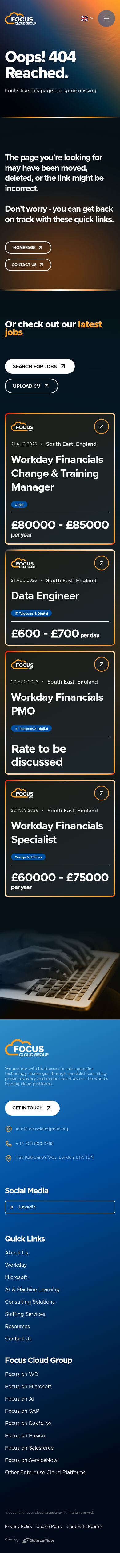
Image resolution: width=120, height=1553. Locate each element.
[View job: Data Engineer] (101, 563)
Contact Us (18, 1338)
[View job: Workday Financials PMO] (101, 664)
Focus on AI (19, 1398)
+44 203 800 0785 (35, 1143)
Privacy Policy (19, 1526)
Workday (16, 1265)
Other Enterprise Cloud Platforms (45, 1472)
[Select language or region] (87, 18)
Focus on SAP (22, 1411)
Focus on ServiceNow (31, 1460)
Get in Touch (27, 1108)
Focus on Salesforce (29, 1447)
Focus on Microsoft (28, 1386)
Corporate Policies (84, 1526)
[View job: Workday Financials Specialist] (101, 793)
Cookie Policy (49, 1526)
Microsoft (16, 1277)
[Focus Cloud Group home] (20, 18)
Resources (17, 1326)
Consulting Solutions (30, 1301)
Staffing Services (25, 1314)
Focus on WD (21, 1374)
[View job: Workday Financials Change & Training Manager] (101, 426)
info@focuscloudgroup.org (42, 1128)
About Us (16, 1252)
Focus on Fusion (25, 1435)
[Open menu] (106, 18)
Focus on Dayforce (28, 1423)
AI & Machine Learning (32, 1289)
